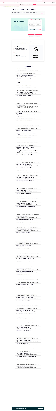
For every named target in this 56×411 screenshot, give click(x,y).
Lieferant (18, 2)
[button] (30, 31)
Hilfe (45, 2)
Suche (35, 34)
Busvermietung (14, 2)
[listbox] (48, 2)
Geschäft (21, 2)
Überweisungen (9, 2)
